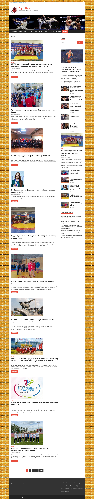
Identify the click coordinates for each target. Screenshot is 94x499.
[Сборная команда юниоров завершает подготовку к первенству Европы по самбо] (34, 433)
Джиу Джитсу (38, 31)
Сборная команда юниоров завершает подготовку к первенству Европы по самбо (32, 449)
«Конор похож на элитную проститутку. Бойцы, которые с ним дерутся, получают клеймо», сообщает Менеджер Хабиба (75, 107)
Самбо (65, 31)
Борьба (30, 31)
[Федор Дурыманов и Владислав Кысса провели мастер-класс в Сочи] (34, 220)
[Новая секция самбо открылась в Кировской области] (34, 266)
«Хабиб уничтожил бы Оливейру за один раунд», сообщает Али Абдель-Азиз (75, 117)
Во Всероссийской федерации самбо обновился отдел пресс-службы (76, 187)
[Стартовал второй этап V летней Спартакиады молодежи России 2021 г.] (34, 388)
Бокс (25, 31)
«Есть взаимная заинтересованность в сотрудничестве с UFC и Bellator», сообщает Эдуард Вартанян (71, 227)
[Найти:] (72, 42)
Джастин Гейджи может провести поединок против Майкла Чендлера (76, 98)
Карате (45, 31)
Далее (41, 470)
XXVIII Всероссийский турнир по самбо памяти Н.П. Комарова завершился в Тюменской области (32, 65)
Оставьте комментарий (15, 68)
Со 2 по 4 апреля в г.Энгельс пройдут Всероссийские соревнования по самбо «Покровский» (32, 321)
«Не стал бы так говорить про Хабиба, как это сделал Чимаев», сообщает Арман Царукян (76, 126)
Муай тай (52, 31)
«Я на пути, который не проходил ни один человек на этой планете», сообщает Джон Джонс (76, 89)
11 (36, 470)
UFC (70, 31)
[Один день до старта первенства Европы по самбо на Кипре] (34, 95)
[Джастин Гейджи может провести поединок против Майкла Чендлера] (65, 100)
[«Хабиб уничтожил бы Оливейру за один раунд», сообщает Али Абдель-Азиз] (65, 119)
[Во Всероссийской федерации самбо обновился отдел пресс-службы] (34, 179)
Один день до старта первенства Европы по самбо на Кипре (76, 172)
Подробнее (14, 122)
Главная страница (17, 31)
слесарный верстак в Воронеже (19, 2)
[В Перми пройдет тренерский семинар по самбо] (34, 141)
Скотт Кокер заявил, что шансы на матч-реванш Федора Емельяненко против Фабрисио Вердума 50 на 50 (70, 221)
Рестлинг (58, 31)
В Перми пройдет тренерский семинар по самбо (30, 156)
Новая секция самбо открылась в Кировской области (32, 282)
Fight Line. (25, 8)
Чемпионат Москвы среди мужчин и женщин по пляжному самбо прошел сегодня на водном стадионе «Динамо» (34, 360)
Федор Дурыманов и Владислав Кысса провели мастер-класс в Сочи (76, 196)
